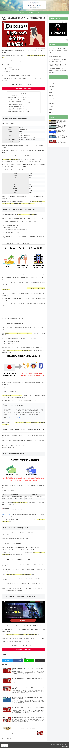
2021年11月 (51, 98)
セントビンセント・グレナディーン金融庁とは (18, 99)
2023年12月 (51, 81)
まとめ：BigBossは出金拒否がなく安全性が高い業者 (18, 111)
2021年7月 (51, 109)
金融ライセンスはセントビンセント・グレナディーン (18, 97)
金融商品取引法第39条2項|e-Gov (14, 417)
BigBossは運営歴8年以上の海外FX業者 (16, 95)
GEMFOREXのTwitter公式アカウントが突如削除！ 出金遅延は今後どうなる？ (57, 65)
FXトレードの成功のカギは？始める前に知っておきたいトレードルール (58, 60)
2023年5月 (51, 86)
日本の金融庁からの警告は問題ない (16, 101)
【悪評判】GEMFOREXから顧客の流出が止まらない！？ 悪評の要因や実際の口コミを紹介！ (58, 70)
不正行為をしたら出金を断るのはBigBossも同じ (18, 109)
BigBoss (4, 654)
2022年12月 (51, 92)
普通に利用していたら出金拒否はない (16, 108)
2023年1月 (51, 89)
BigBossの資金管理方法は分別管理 (15, 104)
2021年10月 (51, 100)
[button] (66, 39)
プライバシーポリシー (64, 744)
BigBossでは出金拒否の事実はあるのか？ (16, 106)
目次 (22, 93)
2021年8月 (51, 106)
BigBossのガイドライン (7, 514)
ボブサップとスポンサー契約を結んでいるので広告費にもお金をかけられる (24, 102)
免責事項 (57, 744)
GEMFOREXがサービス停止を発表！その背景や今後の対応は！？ (57, 55)
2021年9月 (51, 103)
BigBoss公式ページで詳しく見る (23, 88)
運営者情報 (53, 744)
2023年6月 (51, 83)
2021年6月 (51, 112)
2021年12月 (51, 95)
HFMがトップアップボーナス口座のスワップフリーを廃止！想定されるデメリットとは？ (58, 50)
